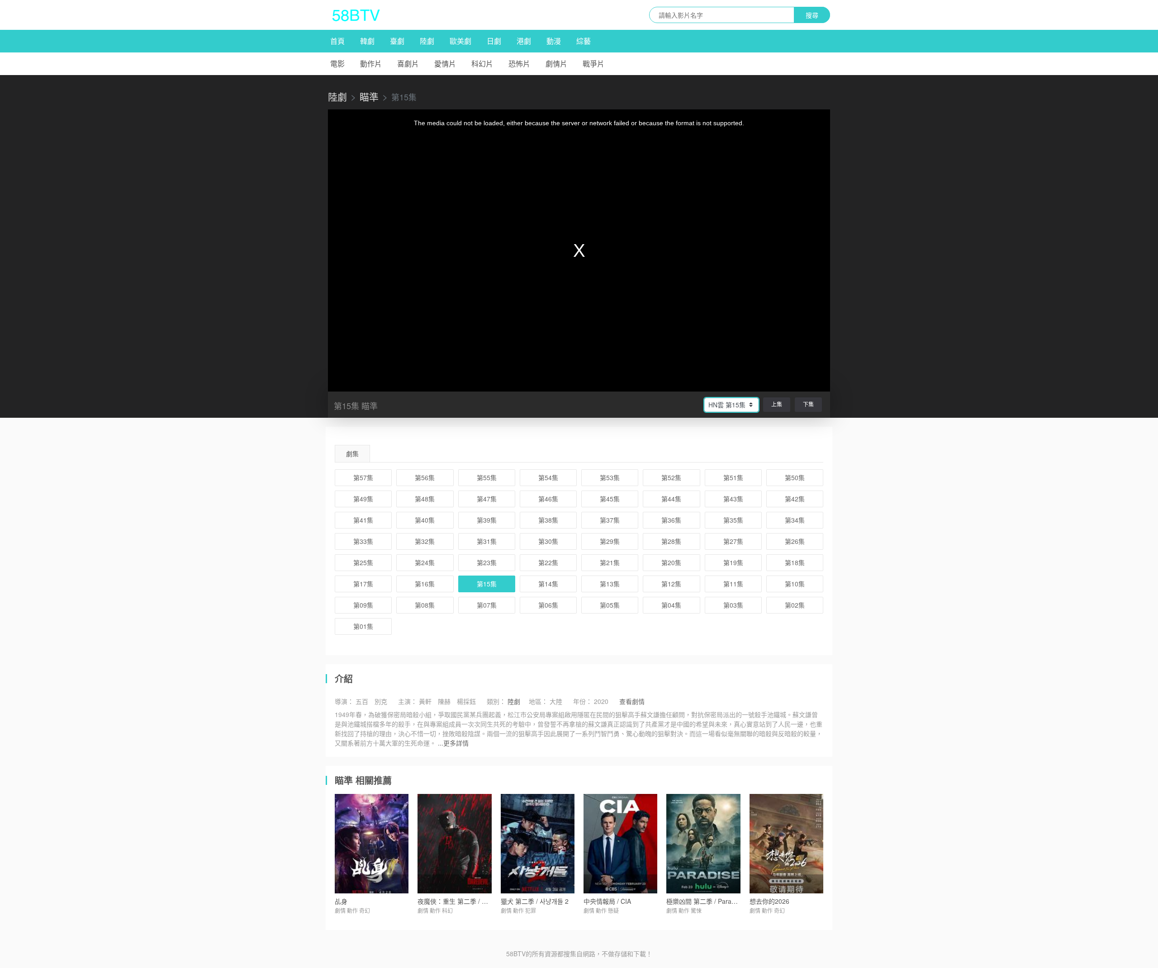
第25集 (363, 562)
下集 (808, 404)
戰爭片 (593, 63)
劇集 (352, 453)
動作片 (371, 63)
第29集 (610, 541)
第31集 (487, 541)
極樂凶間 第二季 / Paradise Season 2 (719, 901)
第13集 (610, 583)
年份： (582, 701)
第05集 (610, 604)
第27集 (733, 541)
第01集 (363, 626)
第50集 (795, 477)
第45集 (610, 498)
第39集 (487, 519)
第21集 (610, 562)
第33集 (363, 541)
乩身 (341, 901)
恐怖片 (519, 63)
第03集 (733, 604)
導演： (344, 701)
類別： (496, 701)
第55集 (487, 477)
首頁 (337, 41)
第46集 (548, 498)
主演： (407, 701)
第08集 (425, 604)
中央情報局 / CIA (607, 901)
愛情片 (445, 63)
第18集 (795, 562)
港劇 (524, 41)
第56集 (425, 477)
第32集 (425, 541)
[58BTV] (356, 15)
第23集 (487, 562)
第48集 (425, 498)
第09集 (363, 604)
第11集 (733, 583)
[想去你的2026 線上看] (786, 843)
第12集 (671, 583)
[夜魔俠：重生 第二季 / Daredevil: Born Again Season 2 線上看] (454, 843)
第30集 (548, 541)
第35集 (733, 519)
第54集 (548, 477)
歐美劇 (460, 41)
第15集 (487, 583)
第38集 (548, 519)
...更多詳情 (453, 742)
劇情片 (556, 63)
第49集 (363, 498)
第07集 (487, 604)
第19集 (733, 562)
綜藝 (583, 41)
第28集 (671, 541)
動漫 (553, 41)
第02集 (795, 604)
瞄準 (369, 96)
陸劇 (427, 41)
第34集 (795, 519)
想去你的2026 (769, 901)
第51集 (733, 477)
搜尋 (812, 14)
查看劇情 (632, 701)
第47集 (487, 498)
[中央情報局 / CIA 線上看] (620, 843)
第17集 (363, 583)
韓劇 (367, 41)
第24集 (425, 562)
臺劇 (397, 41)
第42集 (795, 498)
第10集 (795, 583)
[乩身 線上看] (371, 843)
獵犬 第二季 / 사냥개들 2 (535, 901)
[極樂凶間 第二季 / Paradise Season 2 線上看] (703, 843)
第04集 (671, 604)
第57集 (363, 477)
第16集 (425, 583)
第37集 (610, 519)
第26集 (795, 541)
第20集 (671, 562)
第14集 (548, 583)
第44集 (671, 498)
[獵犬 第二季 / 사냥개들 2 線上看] (537, 843)
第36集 (671, 519)
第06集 (548, 604)
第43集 (733, 498)
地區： (538, 701)
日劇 (494, 41)
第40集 (425, 519)
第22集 (548, 562)
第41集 (363, 519)
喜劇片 (408, 63)
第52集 (671, 477)
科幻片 (482, 63)
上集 (776, 404)
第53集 (610, 477)
